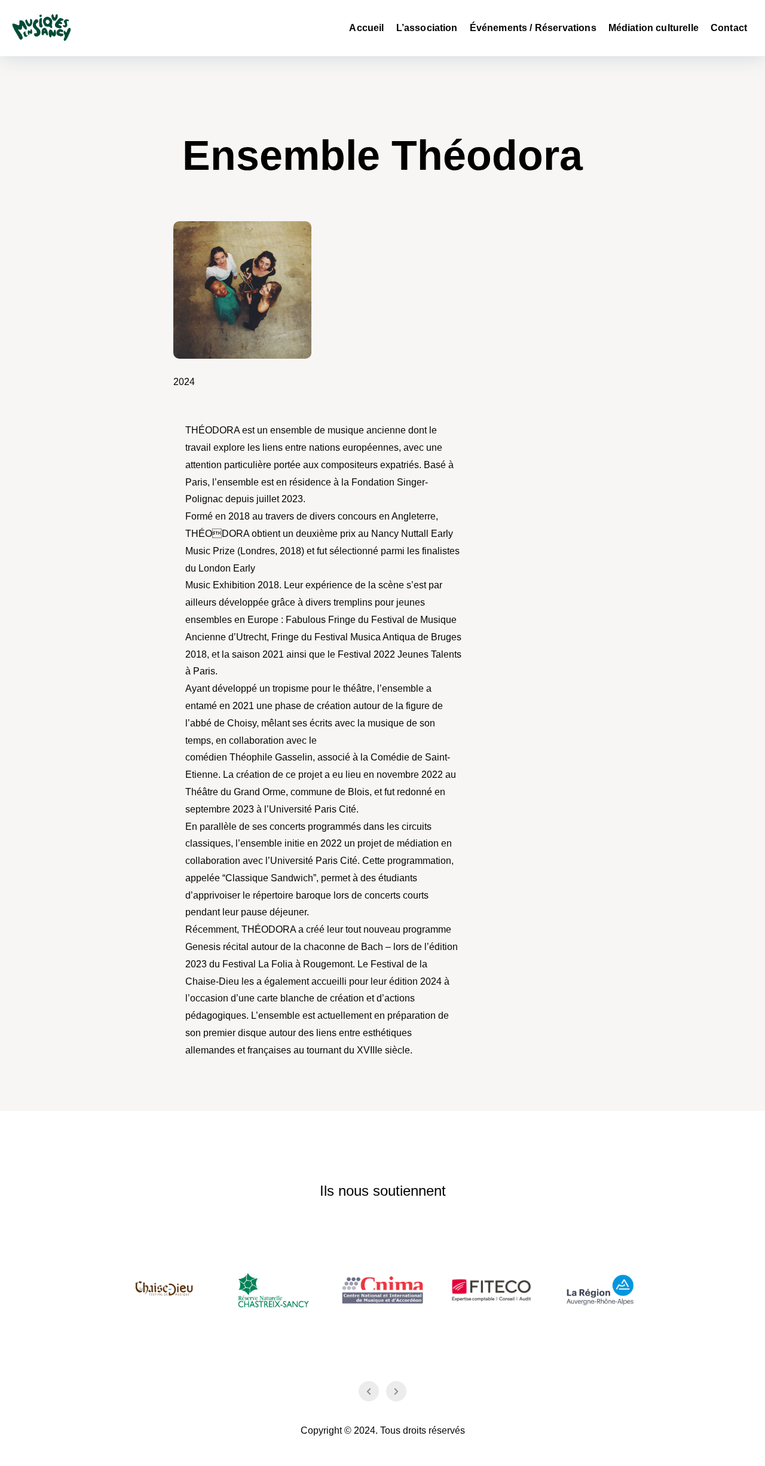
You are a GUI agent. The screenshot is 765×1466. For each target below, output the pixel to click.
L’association (427, 28)
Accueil (366, 28)
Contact (729, 28)
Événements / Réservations (533, 28)
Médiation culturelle (653, 28)
